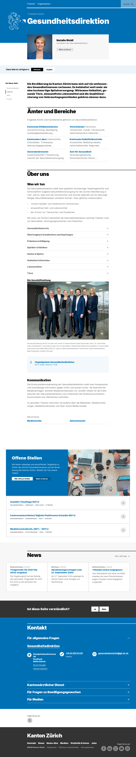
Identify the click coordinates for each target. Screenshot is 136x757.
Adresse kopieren (40, 669)
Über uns (10, 92)
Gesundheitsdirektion (43, 646)
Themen (31, 4)
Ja (95, 609)
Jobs (94, 743)
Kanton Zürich (37, 14)
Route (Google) (39, 665)
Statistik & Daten (80, 743)
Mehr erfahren (65, 49)
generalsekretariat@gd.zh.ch (113, 653)
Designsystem (52, 747)
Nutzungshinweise (87, 747)
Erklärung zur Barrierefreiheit (69, 747)
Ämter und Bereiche (13, 88)
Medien (64, 743)
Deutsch (37, 70)
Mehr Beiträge (121, 556)
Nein (104, 609)
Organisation (44, 4)
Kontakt (9, 99)
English (49, 69)
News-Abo (52, 743)
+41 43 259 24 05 (74, 653)
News (8, 95)
